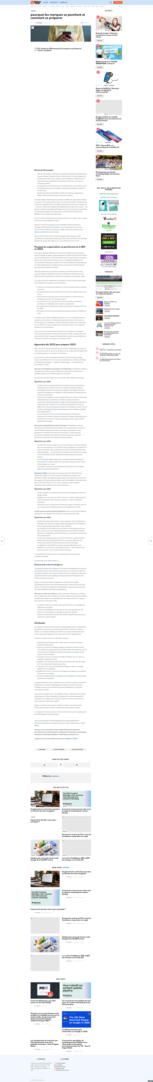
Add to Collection (78, 749)
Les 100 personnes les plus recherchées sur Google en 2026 (74, 1030)
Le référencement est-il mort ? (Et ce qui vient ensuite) (110, 359)
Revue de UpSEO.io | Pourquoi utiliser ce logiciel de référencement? (107, 90)
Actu (32, 6)
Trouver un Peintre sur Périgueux (110, 302)
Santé (84, 6)
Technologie (108, 142)
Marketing (73, 6)
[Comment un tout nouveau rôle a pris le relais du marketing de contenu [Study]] (76, 799)
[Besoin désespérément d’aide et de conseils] (2, 541)
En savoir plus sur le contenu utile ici (46, 561)
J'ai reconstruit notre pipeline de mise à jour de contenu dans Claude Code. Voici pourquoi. (76, 1002)
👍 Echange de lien (59, 1068)
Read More (99, 40)
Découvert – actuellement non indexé (110, 350)
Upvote (44, 765)
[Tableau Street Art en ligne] (99, 311)
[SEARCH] (121, 6)
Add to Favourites (59, 749)
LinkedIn (68, 738)
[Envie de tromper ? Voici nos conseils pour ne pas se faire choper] (109, 23)
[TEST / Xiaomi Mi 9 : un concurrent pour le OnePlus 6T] (109, 136)
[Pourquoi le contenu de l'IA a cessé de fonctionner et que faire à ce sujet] (76, 824)
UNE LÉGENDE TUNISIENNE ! (112, 316)
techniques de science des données (55, 409)
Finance (45, 6)
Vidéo (92, 6)
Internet (58, 6)
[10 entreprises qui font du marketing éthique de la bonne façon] (109, 162)
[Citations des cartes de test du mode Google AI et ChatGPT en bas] (45, 848)
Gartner (52, 225)
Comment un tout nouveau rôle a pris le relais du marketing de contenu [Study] (76, 811)
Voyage (102, 6)
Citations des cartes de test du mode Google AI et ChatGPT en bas (45, 859)
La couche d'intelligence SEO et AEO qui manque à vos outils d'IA (76, 859)
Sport (88, 6)
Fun (49, 6)
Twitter (75, 738)
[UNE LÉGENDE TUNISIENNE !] (99, 318)
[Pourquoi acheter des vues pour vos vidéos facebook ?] (109, 282)
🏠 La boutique (58, 1065)
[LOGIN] (111, 2)
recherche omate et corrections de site (71, 652)
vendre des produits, (47, 459)
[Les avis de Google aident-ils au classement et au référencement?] (99, 325)
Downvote (77, 765)
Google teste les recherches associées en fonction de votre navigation (45, 810)
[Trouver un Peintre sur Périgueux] (99, 303)
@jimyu (36, 725)
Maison (67, 6)
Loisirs (62, 6)
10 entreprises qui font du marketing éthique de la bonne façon (108, 174)
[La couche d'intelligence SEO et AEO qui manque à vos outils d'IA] (76, 848)
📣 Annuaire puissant (60, 1066)
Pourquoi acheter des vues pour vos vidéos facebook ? (108, 293)
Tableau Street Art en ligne (112, 309)
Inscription (54, 2)
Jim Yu (36, 720)
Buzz (35, 6)
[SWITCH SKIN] (119, 6)
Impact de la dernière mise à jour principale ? (43, 821)
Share (32, 27)
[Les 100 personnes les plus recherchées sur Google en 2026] (76, 1019)
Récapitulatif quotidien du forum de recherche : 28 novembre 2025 (110, 354)
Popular (98, 17)
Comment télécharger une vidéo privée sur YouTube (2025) (43, 1002)
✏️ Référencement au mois (61, 1070)
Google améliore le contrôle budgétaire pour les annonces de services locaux (108, 119)
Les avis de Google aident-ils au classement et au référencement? (112, 324)
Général (53, 6)
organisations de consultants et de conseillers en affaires (63, 676)
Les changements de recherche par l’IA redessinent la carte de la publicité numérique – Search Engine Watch (45, 1043)
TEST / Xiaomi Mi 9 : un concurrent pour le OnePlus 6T (107, 146)
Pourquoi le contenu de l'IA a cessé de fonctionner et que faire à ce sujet (76, 835)
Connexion (63, 2)
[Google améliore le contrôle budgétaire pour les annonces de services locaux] (109, 107)
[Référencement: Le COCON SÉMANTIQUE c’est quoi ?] (109, 52)
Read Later (42, 749)
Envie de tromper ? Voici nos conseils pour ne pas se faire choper (107, 35)
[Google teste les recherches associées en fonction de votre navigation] (45, 799)
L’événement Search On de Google (46, 568)
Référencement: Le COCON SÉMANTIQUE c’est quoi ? (106, 62)
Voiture (97, 6)
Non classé (79, 6)
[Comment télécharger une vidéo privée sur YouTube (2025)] (45, 990)
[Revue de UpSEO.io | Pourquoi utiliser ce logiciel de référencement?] (109, 78)
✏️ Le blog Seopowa (59, 1063)
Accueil (45, 2)
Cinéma (40, 6)
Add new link (118, 2)
